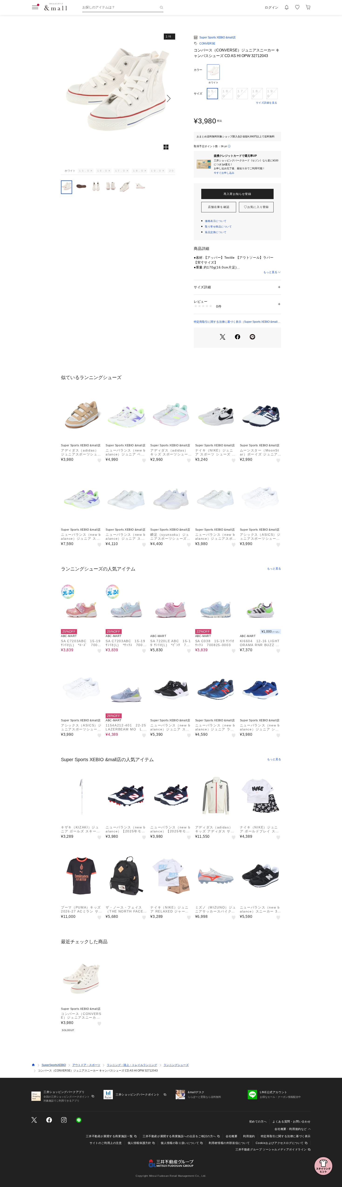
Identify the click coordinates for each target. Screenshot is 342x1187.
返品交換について (215, 232)
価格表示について (215, 221)
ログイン (271, 7)
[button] (118, 98)
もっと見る (270, 272)
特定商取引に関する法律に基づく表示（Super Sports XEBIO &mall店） (236, 322)
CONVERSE (207, 43)
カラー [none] (198, 69)
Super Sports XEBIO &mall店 (217, 37)
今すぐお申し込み (224, 172)
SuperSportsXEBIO (54, 1065)
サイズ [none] (198, 93)
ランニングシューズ (176, 1065)
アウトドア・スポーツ (86, 1065)
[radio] (213, 74)
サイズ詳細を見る (266, 102)
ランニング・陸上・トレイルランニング (132, 1065)
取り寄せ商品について (218, 226)
